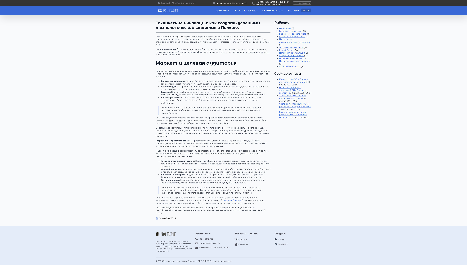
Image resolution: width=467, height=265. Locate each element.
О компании (223, 10)
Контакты (293, 10)
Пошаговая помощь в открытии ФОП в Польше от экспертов (293, 90)
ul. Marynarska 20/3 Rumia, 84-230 (232, 3)
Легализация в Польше (291, 47)
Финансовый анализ (290, 66)
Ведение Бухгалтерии (290, 31)
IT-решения (285, 28)
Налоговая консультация (292, 53)
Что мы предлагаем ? (245, 10)
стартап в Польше (232, 200)
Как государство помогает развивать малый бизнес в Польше (293, 115)
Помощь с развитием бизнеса (294, 61)
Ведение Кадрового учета (292, 34)
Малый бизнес (286, 50)
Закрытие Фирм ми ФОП (292, 36)
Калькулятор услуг (272, 10)
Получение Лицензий (290, 58)
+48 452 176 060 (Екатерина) (269, 4)
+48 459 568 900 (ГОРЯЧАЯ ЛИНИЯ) (272, 2)
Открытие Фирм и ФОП (291, 56)
